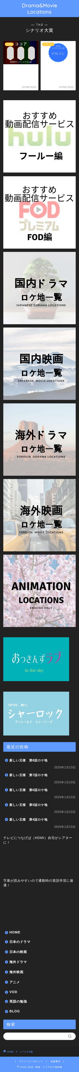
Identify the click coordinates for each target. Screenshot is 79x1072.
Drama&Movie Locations (39, 8)
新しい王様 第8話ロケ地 (28, 760)
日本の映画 (18, 952)
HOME (14, 932)
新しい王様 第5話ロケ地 (28, 805)
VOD (13, 992)
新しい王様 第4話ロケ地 (28, 819)
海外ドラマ (18, 962)
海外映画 (16, 972)
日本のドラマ (20, 942)
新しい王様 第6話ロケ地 (28, 790)
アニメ (14, 982)
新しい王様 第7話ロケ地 (28, 775)
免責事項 (55, 1061)
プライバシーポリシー (31, 1061)
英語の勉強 (18, 1001)
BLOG (14, 1011)
